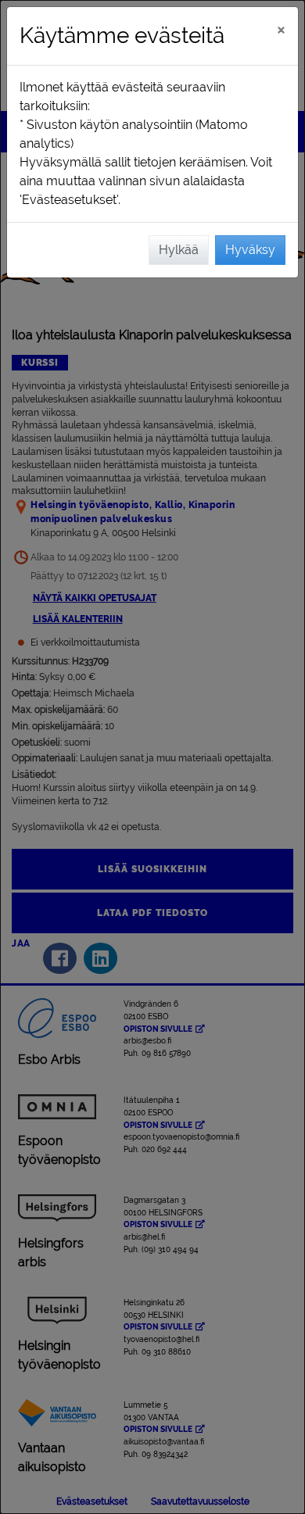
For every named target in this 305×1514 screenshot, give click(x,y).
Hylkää (179, 249)
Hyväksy (250, 249)
